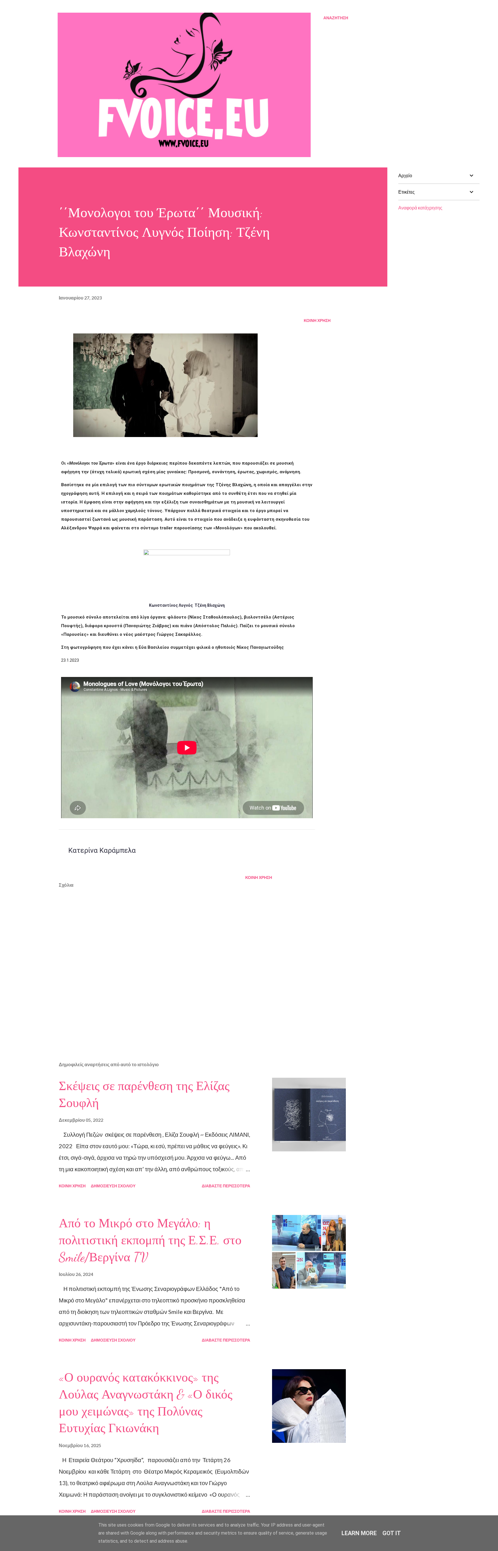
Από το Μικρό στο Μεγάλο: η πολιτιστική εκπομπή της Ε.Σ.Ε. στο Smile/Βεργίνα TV (150, 1240)
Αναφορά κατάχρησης (420, 207)
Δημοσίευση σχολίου (113, 1185)
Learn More (359, 1533)
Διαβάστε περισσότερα (226, 1185)
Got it (391, 1533)
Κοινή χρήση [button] (317, 320)
